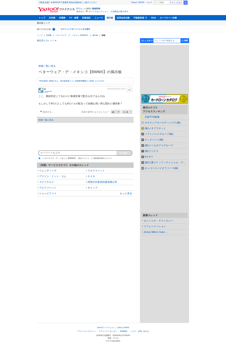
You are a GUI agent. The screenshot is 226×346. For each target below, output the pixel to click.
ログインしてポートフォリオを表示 (75, 29)
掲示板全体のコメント (103, 158)
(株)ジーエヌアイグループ (159, 145)
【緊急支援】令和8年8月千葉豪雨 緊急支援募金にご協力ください (67, 2)
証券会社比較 (123, 17)
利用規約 (123, 331)
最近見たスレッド (45, 40)
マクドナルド (46, 182)
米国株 (62, 17)
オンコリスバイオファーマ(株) (161, 168)
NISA (153, 17)
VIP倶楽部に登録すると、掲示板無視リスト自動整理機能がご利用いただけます (72, 81)
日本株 (52, 17)
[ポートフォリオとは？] (54, 29)
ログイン (80, 11)
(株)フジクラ (152, 151)
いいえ (127, 112)
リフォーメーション (155, 226)
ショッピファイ (47, 193)
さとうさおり (176, 2)
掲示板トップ (43, 23)
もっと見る (126, 193)
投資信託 (86, 17)
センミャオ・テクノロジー (158, 220)
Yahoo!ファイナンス (105, 327)
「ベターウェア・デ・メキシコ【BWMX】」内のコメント (65, 158)
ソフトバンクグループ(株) (159, 134)
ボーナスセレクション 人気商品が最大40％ (108, 11)
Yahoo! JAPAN (137, 2)
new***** (48, 92)
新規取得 (96, 8)
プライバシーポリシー (86, 331)
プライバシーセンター (108, 331)
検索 (186, 3)
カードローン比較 (168, 17)
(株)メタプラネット (155, 128)
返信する (47, 112)
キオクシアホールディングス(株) (163, 122)
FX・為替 (73, 17)
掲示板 (110, 17)
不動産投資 (138, 17)
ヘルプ (149, 2)
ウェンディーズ (47, 170)
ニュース (98, 17)
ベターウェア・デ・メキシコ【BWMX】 (72, 35)
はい (115, 112)
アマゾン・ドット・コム (52, 176)
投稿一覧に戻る (47, 66)
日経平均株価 (152, 117)
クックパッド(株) (154, 139)
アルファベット (96, 170)
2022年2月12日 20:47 (116, 89)
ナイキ (91, 176)
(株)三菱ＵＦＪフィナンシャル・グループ (166, 162)
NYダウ (149, 156)
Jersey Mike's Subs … (156, 232)
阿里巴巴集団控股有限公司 (102, 182)
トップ (42, 17)
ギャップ (92, 187)
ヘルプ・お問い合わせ (139, 331)
